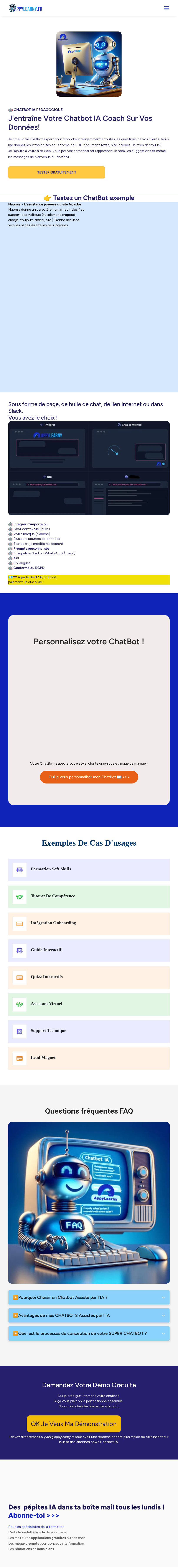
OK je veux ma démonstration (74, 1424)
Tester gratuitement (56, 172)
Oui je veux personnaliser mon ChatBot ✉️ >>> (89, 777)
